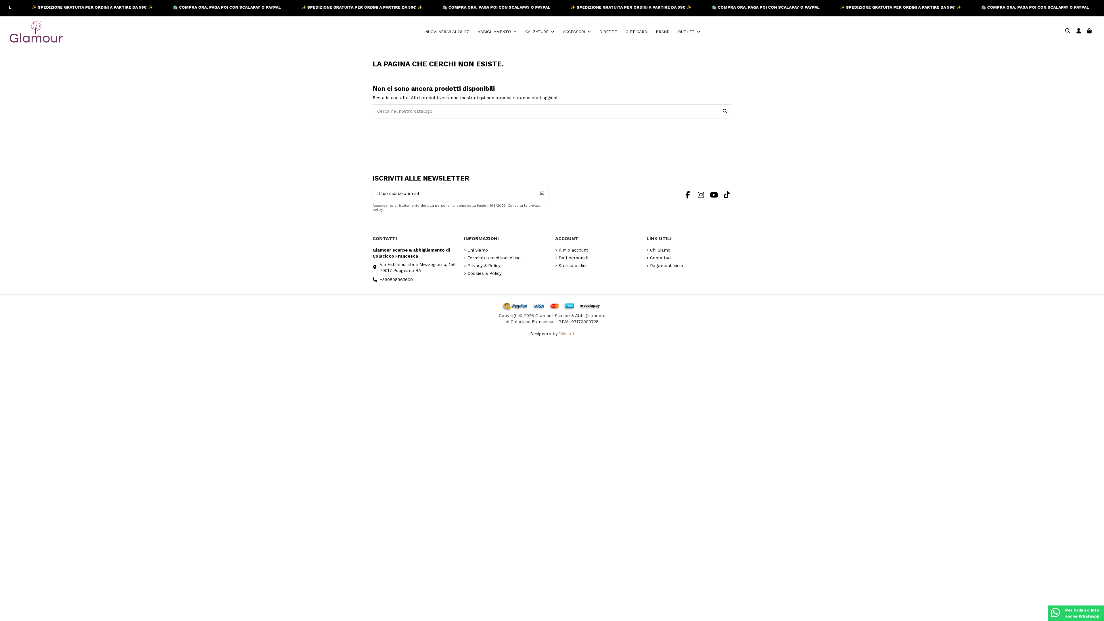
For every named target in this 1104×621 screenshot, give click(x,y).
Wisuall (566, 333)
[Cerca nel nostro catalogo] (724, 111)
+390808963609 (396, 279)
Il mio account (573, 250)
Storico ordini (572, 265)
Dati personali (573, 257)
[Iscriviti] (542, 193)
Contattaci (660, 257)
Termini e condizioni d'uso (494, 257)
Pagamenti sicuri (667, 265)
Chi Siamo (477, 250)
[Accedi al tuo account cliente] (1079, 31)
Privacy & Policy (484, 265)
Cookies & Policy (484, 273)
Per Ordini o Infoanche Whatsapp (1082, 613)
